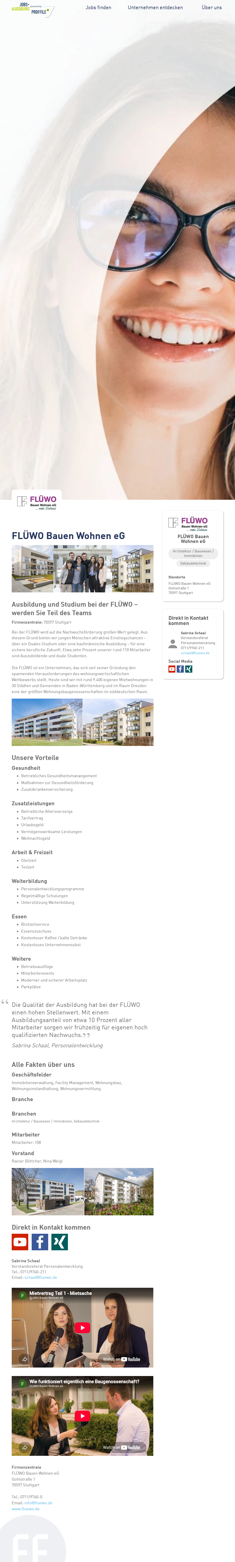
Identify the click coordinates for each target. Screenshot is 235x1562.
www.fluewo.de (26, 1508)
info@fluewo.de (38, 1502)
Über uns (212, 7)
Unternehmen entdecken (155, 7)
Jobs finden (98, 7)
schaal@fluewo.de (40, 1277)
